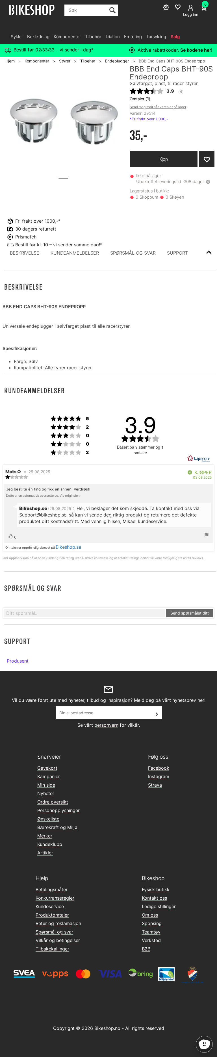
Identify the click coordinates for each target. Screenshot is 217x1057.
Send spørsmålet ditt (189, 613)
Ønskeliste (48, 819)
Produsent (18, 661)
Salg (175, 36)
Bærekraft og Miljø (57, 827)
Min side (46, 785)
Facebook (158, 768)
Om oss (150, 915)
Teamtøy (151, 932)
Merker (44, 836)
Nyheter (45, 793)
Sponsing (152, 923)
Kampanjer (48, 776)
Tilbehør (93, 36)
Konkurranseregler (55, 898)
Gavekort (47, 768)
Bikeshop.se (68, 547)
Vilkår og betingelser (58, 940)
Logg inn (190, 14)
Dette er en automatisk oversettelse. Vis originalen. (43, 496)
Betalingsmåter (52, 889)
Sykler (17, 36)
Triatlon (112, 36)
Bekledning (38, 36)
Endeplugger (117, 60)
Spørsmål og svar (54, 932)
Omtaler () (140, 98)
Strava (155, 785)
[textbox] (84, 613)
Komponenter (67, 36)
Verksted (151, 940)
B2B (146, 949)
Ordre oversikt (52, 802)
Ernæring (133, 36)
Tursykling (156, 36)
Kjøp (163, 159)
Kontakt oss (154, 898)
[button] (24, 253)
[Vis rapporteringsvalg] (206, 535)
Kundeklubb (49, 844)
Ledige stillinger (159, 906)
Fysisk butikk (156, 889)
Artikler (45, 853)
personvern (106, 725)
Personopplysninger (58, 810)
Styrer (64, 60)
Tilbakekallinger (52, 949)
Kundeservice (50, 906)
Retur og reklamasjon (58, 923)
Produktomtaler (52, 915)
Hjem (10, 60)
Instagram (158, 776)
